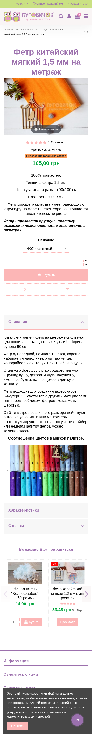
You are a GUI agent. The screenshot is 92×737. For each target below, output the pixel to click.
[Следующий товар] (87, 32)
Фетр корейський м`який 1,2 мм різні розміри (67, 593)
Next (86, 594)
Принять (17, 726)
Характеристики (23, 510)
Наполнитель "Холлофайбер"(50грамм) (25, 593)
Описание (17, 322)
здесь (24, 431)
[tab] (46, 322)
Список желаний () (49, 3)
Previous (5, 594)
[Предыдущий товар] (85, 32)
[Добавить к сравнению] (67, 289)
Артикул (37, 150)
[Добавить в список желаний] (24, 289)
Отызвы (16, 526)
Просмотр (67, 622)
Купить (49, 275)
